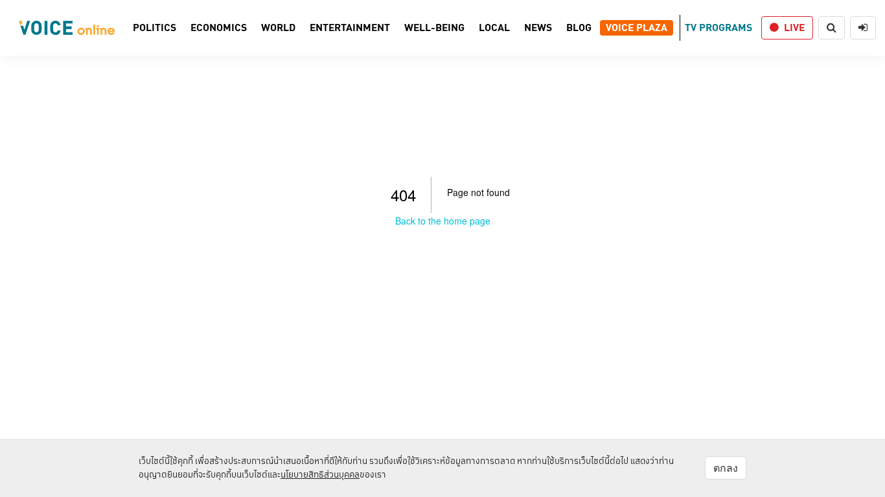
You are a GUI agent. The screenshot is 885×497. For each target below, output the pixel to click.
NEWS (538, 28)
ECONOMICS (218, 28)
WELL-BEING (434, 28)
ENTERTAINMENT (350, 28)
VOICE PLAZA (636, 28)
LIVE (794, 27)
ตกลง (725, 467)
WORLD (278, 28)
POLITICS (154, 28)
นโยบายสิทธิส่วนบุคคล (320, 474)
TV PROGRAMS (718, 27)
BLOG (579, 28)
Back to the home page (442, 220)
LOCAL (494, 28)
